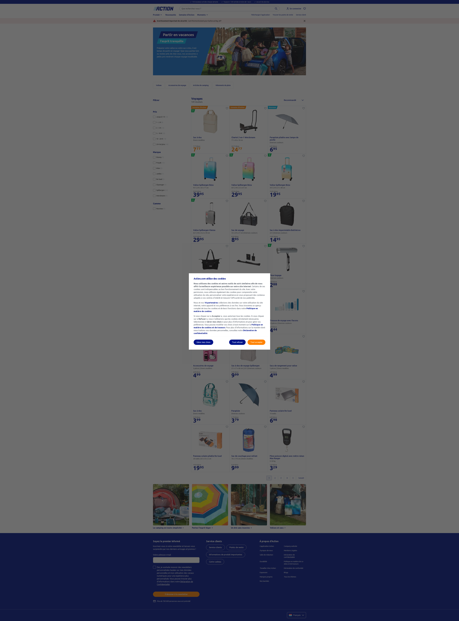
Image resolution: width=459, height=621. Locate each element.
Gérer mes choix (203, 342)
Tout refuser (237, 342)
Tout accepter (256, 342)
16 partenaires (211, 303)
